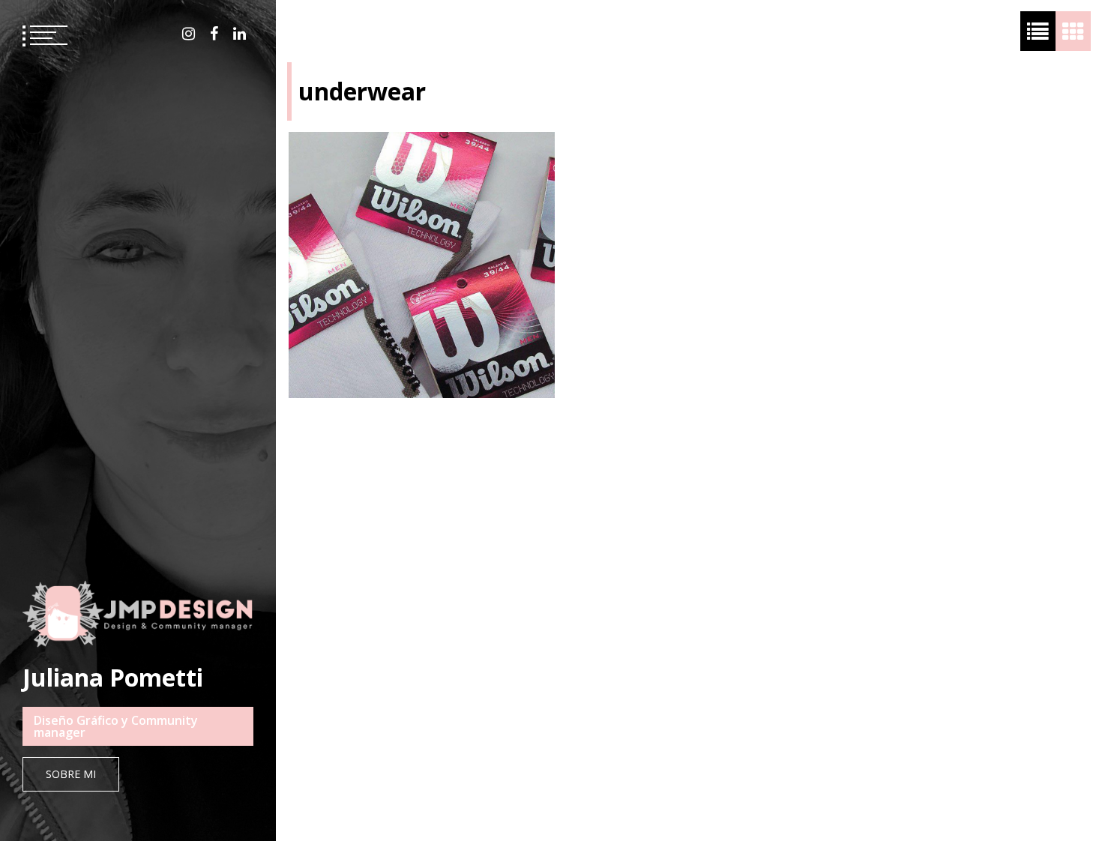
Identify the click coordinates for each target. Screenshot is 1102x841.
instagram (188, 33)
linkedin (239, 33)
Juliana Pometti (112, 677)
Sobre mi (71, 774)
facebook (214, 33)
